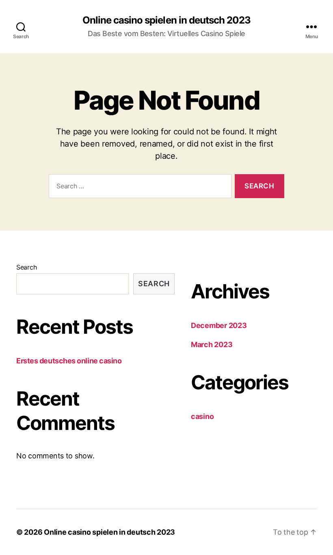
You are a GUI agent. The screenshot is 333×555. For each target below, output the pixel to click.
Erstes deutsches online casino (69, 360)
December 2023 (219, 325)
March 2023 (211, 344)
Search (26, 267)
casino (202, 416)
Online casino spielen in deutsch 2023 (166, 20)
